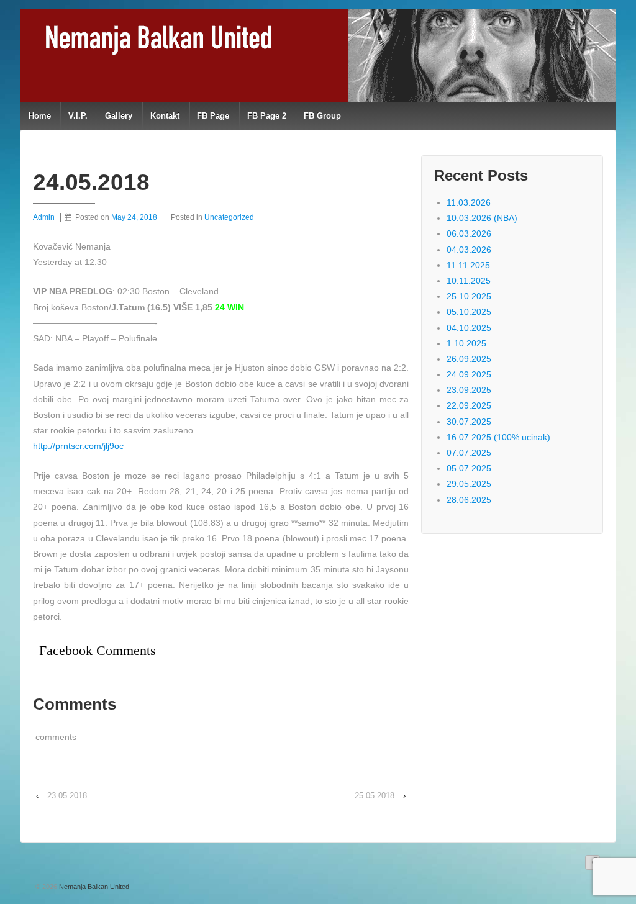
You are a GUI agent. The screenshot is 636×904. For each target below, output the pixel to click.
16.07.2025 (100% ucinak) (498, 437)
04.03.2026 (469, 250)
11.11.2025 (468, 265)
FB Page (213, 115)
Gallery (118, 115)
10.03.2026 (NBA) (482, 218)
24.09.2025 (469, 374)
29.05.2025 (469, 484)
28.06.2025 (469, 500)
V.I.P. (78, 115)
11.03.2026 (469, 202)
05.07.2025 (469, 468)
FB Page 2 (266, 115)
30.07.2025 (469, 422)
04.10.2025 (469, 328)
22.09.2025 (469, 405)
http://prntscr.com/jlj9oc (78, 446)
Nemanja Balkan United (93, 886)
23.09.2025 (469, 390)
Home (40, 115)
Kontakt (164, 115)
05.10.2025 (469, 312)
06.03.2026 (469, 233)
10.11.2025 (469, 281)
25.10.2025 (469, 296)
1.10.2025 (466, 343)
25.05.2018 (374, 795)
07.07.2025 (469, 453)
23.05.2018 (67, 795)
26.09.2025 (469, 359)
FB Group (322, 115)
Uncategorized (229, 217)
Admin (44, 217)
